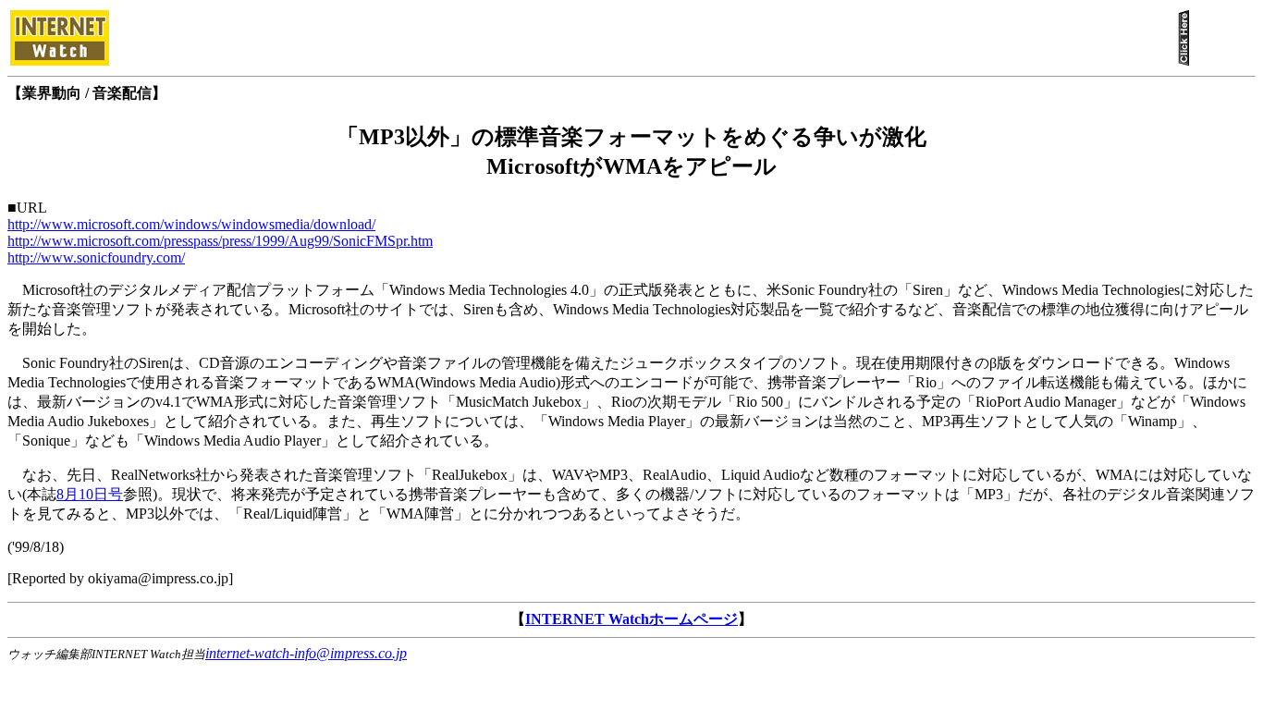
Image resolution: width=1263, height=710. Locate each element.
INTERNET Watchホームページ (631, 619)
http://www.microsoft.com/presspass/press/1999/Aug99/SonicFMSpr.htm (220, 241)
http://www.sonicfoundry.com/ (96, 257)
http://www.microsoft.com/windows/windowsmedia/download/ (191, 224)
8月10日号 (89, 494)
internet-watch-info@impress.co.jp (306, 653)
